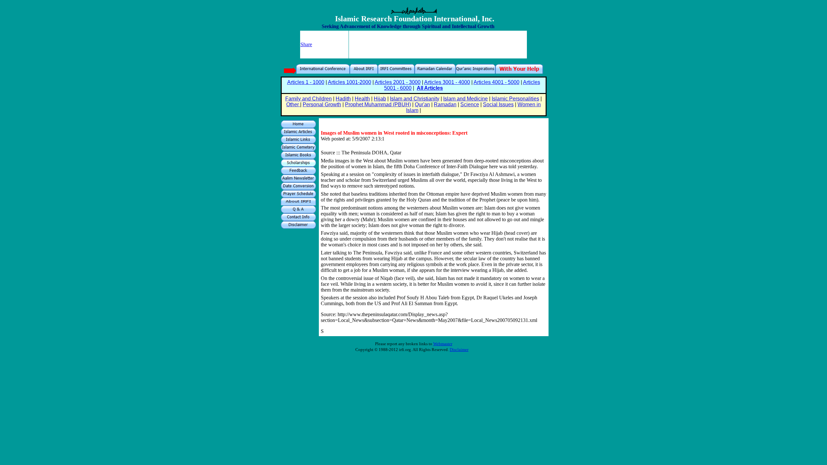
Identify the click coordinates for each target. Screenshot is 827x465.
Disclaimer (459, 349)
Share (306, 44)
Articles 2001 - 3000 (398, 82)
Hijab (380, 98)
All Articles (430, 88)
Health (362, 98)
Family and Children (308, 98)
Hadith (343, 98)
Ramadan (445, 104)
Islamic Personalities (515, 98)
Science (469, 104)
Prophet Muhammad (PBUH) (378, 104)
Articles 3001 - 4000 (447, 82)
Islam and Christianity (414, 98)
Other (293, 104)
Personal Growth (322, 104)
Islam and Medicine (465, 98)
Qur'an (422, 104)
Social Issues (498, 104)
